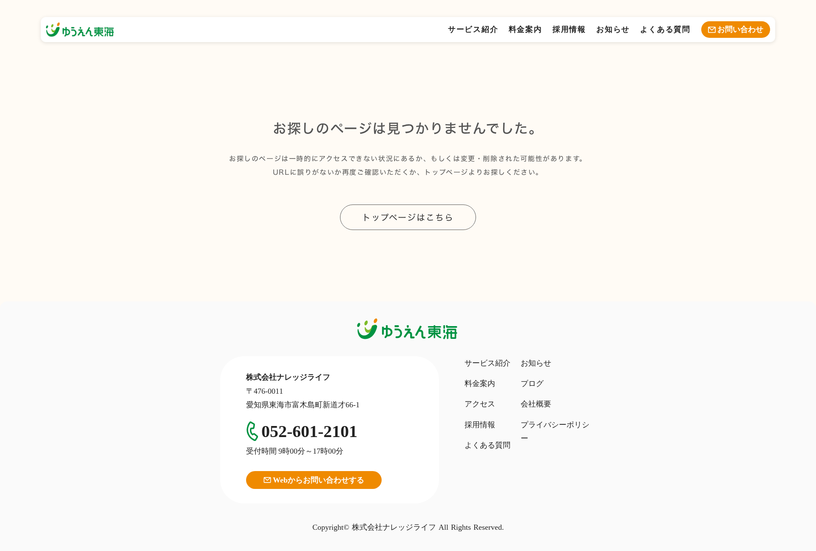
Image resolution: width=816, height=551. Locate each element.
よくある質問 (665, 29)
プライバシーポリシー (555, 431)
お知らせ (613, 29)
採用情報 (569, 29)
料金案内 (525, 29)
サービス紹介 (473, 29)
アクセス (480, 404)
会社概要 (536, 404)
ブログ (532, 383)
